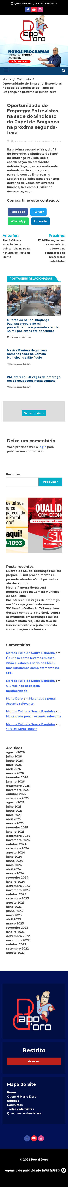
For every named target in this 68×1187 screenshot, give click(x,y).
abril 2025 (13, 819)
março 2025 (15, 823)
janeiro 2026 (15, 781)
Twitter (38, 211)
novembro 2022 (18, 940)
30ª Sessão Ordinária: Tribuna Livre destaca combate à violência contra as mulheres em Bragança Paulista (33, 612)
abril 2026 (13, 769)
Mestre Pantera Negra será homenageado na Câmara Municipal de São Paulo (27, 354)
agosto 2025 (15, 802)
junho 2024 (14, 861)
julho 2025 (13, 806)
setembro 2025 (17, 798)
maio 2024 (14, 865)
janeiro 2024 (15, 881)
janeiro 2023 (15, 932)
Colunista (44, 141)
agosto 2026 (15, 752)
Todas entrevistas (20, 1109)
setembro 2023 (17, 898)
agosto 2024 (15, 852)
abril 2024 (13, 869)
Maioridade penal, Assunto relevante (34, 716)
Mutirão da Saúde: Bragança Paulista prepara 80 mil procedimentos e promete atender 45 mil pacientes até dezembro (33, 325)
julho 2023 (14, 906)
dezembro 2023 (18, 886)
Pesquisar (13, 474)
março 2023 (15, 923)
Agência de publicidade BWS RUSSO (33, 1170)
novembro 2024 (18, 840)
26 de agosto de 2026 (20, 337)
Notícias (13, 1100)
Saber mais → (34, 413)
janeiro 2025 (15, 831)
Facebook (17, 211)
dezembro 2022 (18, 936)
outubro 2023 (16, 894)
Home (11, 1092)
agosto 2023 (15, 902)
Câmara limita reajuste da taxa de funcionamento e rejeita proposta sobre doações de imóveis (31, 625)
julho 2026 (14, 756)
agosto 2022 (15, 952)
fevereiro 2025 (17, 827)
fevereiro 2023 (17, 927)
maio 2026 (14, 765)
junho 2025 (14, 810)
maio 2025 (13, 815)
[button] (34, 525)
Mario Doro (14, 698)
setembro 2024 (17, 848)
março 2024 (15, 873)
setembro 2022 (17, 948)
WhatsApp (18, 221)
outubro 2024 (16, 844)
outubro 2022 (16, 944)
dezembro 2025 (18, 785)
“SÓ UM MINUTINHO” (21, 729)
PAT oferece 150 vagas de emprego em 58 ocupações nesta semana (34, 378)
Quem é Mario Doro (21, 1096)
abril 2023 (13, 919)
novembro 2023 (18, 890)
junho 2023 (14, 911)
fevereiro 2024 (17, 877)
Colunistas (15, 1105)
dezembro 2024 (18, 835)
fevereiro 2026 (17, 777)
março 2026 (15, 773)
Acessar (34, 1061)
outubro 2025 (16, 794)
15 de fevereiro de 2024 (25, 141)
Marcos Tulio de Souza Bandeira (30, 653)
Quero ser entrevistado (24, 1113)
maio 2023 (14, 915)
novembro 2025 (17, 790)
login (42, 447)
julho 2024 (14, 856)
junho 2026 (14, 760)
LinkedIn (40, 221)
